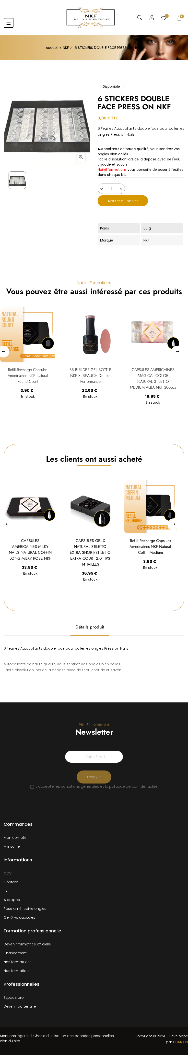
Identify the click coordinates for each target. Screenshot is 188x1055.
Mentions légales (15, 1035)
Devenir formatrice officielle (27, 944)
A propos (12, 899)
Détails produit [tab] (89, 627)
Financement (15, 953)
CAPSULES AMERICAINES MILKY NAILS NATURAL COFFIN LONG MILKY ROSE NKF (30, 549)
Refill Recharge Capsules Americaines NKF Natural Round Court (28, 375)
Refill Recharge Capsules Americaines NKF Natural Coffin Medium (150, 546)
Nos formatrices (18, 961)
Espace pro (14, 997)
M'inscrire (12, 846)
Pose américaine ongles (25, 908)
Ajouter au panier (123, 201)
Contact (11, 882)
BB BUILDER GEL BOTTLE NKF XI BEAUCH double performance (90, 375)
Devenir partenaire (20, 1006)
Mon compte (15, 837)
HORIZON (180, 1042)
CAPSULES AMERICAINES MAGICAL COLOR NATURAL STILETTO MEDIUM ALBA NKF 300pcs (153, 378)
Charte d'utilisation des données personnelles (73, 1035)
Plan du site (10, 1041)
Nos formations (17, 970)
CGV (8, 873)
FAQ (7, 890)
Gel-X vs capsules (19, 917)
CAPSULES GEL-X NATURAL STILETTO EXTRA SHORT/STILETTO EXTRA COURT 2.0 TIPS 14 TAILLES (90, 552)
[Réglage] (152, 17)
